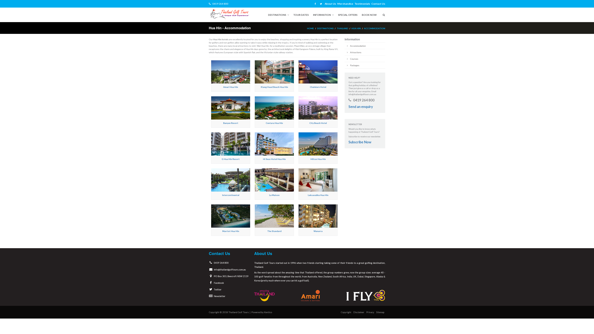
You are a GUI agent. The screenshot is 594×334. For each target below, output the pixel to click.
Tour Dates (301, 14)
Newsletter (219, 296)
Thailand (342, 28)
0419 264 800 (220, 3)
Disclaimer (358, 312)
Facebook (219, 282)
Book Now (369, 14)
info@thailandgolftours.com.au (230, 269)
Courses (354, 59)
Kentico (268, 312)
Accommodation (374, 28)
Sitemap (380, 312)
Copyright (346, 312)
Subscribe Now (360, 142)
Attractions (355, 52)
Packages (354, 65)
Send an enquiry (361, 107)
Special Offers (347, 14)
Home (310, 28)
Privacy (370, 312)
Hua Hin (356, 28)
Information (322, 14)
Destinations (277, 14)
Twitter (218, 289)
